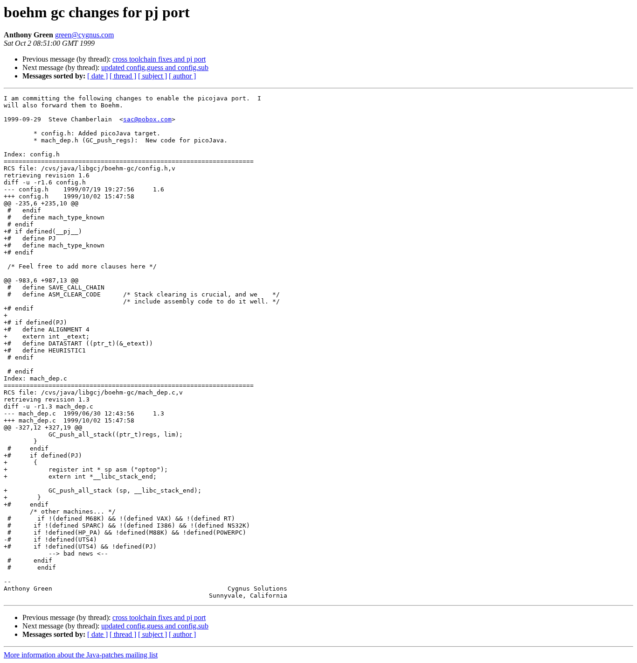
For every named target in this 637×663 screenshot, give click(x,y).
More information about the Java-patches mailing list (81, 655)
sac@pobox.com (147, 119)
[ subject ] (152, 76)
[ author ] (182, 76)
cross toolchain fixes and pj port (159, 59)
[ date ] (97, 76)
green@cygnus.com (84, 35)
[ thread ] (123, 76)
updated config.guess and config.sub (154, 67)
